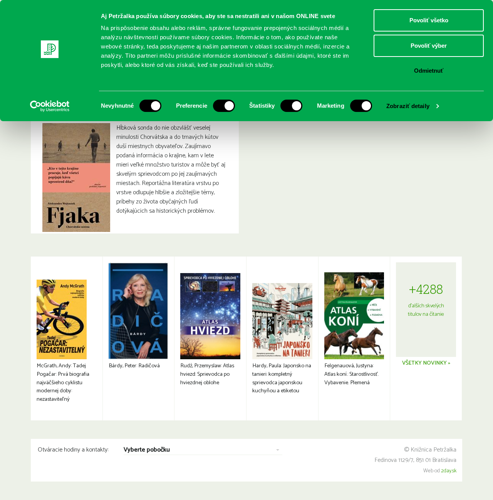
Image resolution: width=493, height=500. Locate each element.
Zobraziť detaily (407, 106)
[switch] (224, 106)
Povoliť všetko (428, 20)
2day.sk (448, 471)
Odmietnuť (428, 70)
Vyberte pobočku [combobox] (147, 450)
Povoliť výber (429, 45)
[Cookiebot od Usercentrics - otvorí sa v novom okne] (50, 106)
